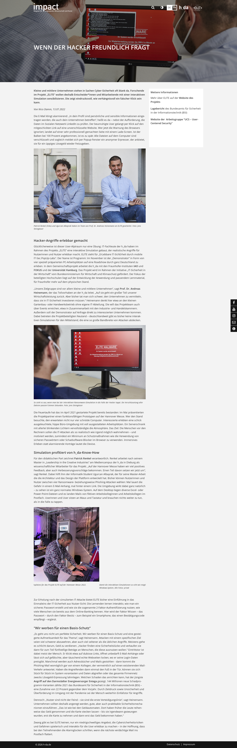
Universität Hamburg (64, 270)
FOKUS (38, 270)
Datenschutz (173, 744)
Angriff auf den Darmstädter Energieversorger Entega (65, 681)
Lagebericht (158, 108)
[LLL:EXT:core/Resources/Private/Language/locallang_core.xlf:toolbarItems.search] (153, 7)
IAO (136, 266)
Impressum (189, 744)
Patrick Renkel (82, 458)
